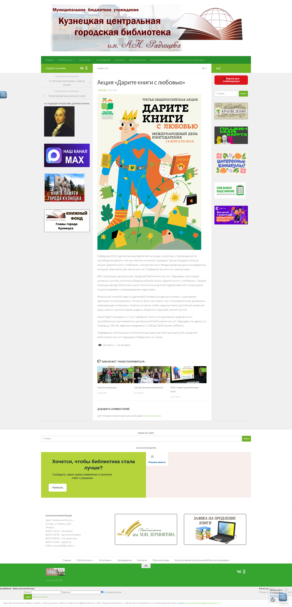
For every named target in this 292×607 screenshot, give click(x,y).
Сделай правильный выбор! (148, 387)
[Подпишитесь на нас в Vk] (81, 68)
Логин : (27, 592)
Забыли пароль (40, 596)
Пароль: (66, 592)
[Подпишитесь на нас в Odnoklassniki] (86, 68)
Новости (102, 68)
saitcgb (102, 90)
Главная (49, 59)
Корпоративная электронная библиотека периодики (177, 59)
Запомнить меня (112, 592)
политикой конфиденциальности (203, 602)
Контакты (120, 59)
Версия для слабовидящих (231, 79)
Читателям (84, 59)
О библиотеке (65, 59)
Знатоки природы (106, 387)
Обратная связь (137, 59)
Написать (57, 487)
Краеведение (104, 59)
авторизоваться (152, 415)
